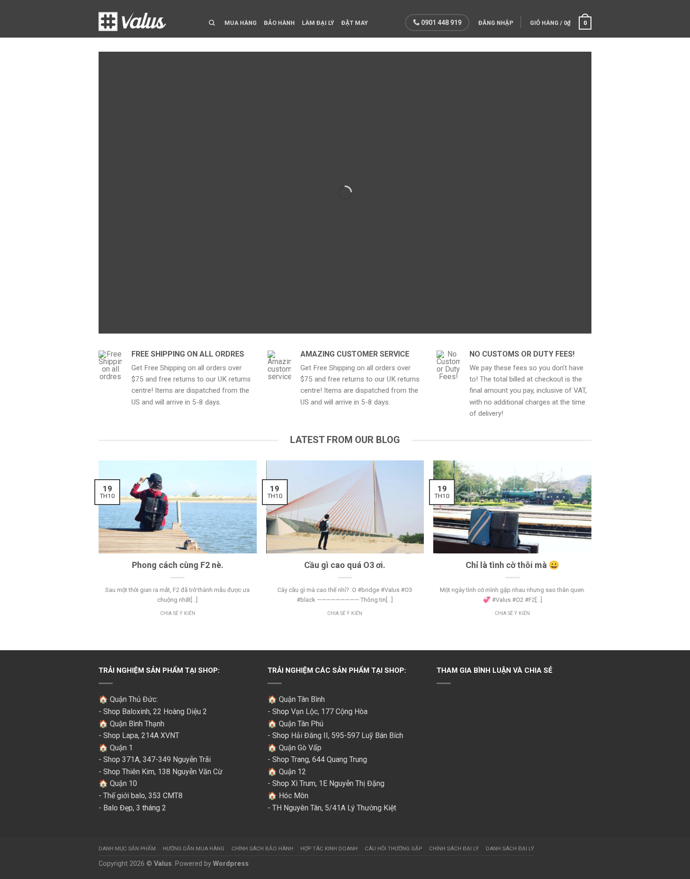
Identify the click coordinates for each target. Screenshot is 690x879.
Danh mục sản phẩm (127, 848)
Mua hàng (240, 22)
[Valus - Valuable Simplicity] (147, 19)
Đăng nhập (496, 22)
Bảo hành (279, 22)
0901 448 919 (440, 22)
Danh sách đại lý (510, 848)
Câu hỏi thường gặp (393, 848)
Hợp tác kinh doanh (329, 848)
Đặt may (354, 22)
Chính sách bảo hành (262, 848)
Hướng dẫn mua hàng (193, 848)
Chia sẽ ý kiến (177, 613)
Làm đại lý (318, 22)
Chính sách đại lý (454, 848)
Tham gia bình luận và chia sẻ (494, 670)
